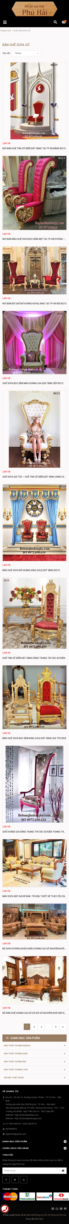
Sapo (40, 1219)
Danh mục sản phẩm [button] (14, 1141)
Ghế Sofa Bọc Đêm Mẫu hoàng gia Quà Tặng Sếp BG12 (32, 383)
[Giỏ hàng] (64, 22)
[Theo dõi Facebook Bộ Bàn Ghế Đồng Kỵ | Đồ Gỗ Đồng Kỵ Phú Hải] (6, 1179)
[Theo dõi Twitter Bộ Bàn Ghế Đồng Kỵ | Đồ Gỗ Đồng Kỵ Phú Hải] (14, 1179)
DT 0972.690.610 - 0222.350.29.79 (21, 1123)
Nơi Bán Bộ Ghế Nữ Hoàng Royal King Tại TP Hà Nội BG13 (34, 303)
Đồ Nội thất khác (14, 1077)
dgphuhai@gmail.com (16, 1134)
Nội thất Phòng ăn (15, 1061)
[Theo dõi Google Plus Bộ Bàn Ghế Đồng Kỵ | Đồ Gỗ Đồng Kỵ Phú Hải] (23, 1179)
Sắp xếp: (6, 53)
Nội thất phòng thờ (16, 1069)
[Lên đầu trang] (60, 1208)
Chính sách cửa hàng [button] (15, 1148)
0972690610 (11, 1129)
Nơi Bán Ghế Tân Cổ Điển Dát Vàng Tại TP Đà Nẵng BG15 (34, 148)
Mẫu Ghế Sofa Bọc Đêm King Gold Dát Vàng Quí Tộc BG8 (34, 738)
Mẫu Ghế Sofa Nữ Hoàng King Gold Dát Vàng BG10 (31, 570)
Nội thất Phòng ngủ (16, 1053)
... (48, 1027)
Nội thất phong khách (17, 1045)
